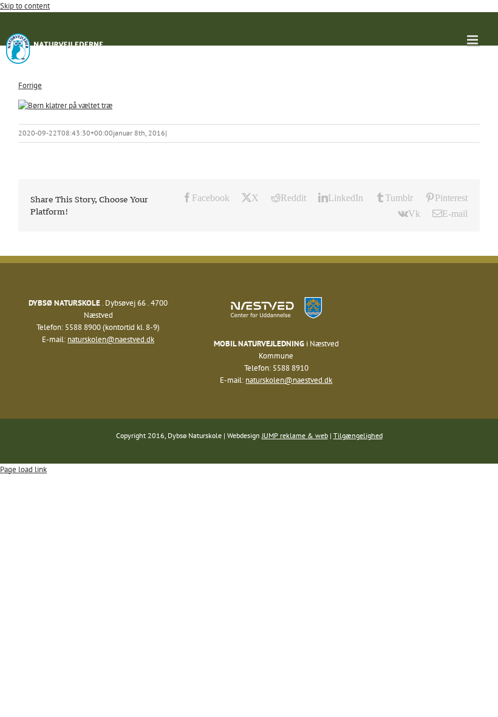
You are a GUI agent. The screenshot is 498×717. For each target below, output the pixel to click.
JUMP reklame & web (295, 435)
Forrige (30, 85)
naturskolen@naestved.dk (110, 339)
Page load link (23, 469)
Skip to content (25, 6)
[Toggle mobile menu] (473, 39)
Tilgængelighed (358, 435)
